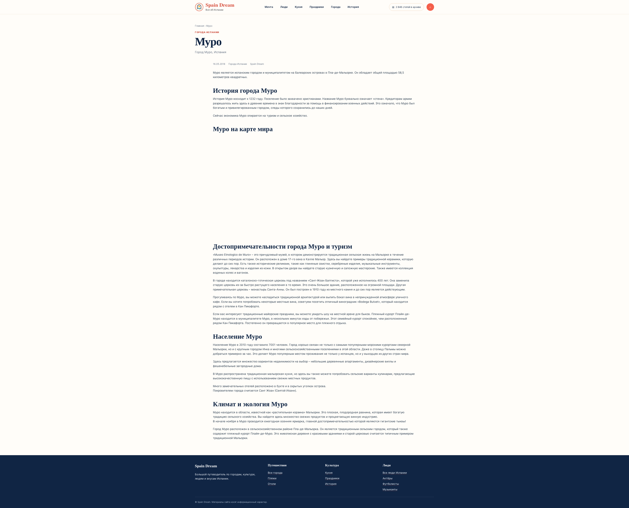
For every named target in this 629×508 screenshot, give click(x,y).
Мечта (269, 7)
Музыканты (390, 489)
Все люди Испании (395, 472)
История (353, 7)
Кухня (298, 7)
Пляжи (272, 478)
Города (335, 7)
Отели (272, 483)
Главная (199, 25)
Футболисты (391, 483)
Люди (284, 7)
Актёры (387, 478)
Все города (275, 472)
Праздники (317, 7)
